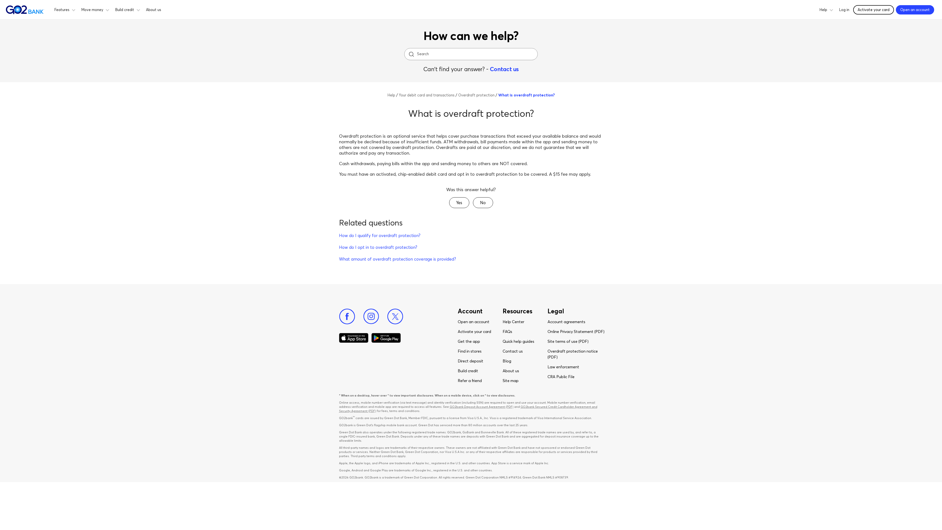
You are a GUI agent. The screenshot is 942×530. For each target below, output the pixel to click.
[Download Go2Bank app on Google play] (386, 338)
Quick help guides (518, 341)
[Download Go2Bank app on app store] (353, 338)
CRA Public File (561, 376)
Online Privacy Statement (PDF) (576, 331)
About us (153, 9)
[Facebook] (347, 316)
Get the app (469, 341)
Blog (507, 360)
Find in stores (470, 351)
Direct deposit (470, 360)
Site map (511, 380)
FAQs (507, 331)
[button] (73, 9)
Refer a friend (470, 380)
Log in (844, 9)
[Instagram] (371, 316)
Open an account (473, 321)
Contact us (504, 69)
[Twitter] (395, 316)
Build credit (468, 370)
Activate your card (874, 9)
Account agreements (566, 321)
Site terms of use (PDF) (568, 341)
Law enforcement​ (563, 366)
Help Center (513, 321)
